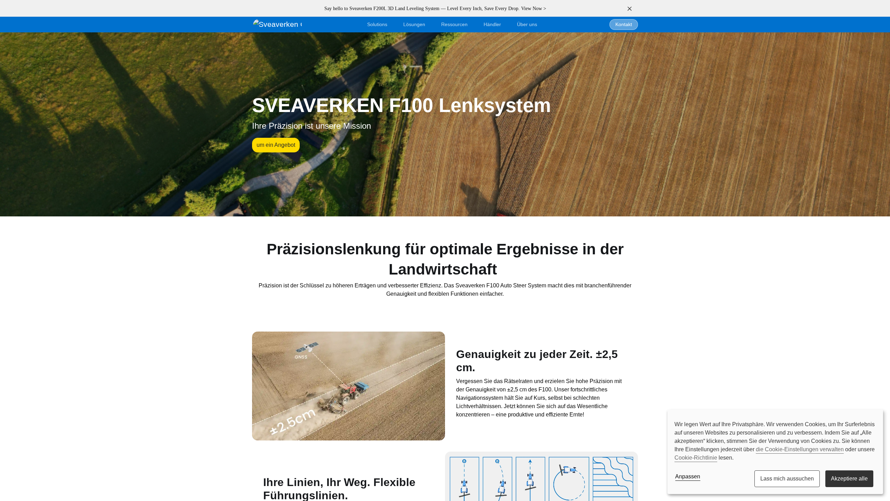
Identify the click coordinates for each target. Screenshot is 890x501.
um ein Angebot (276, 145)
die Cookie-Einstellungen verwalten (800, 449)
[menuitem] (527, 24)
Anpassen (687, 476)
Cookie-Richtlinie (695, 458)
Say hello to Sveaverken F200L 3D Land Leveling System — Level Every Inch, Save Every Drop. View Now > (435, 8)
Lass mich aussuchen (787, 479)
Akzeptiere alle (849, 479)
